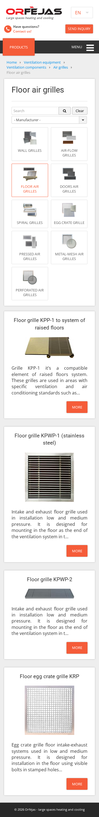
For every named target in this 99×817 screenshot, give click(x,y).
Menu (77, 46)
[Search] (65, 111)
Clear (80, 110)
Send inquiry (79, 28)
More (77, 407)
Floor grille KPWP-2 (49, 580)
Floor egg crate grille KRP (49, 676)
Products (19, 47)
